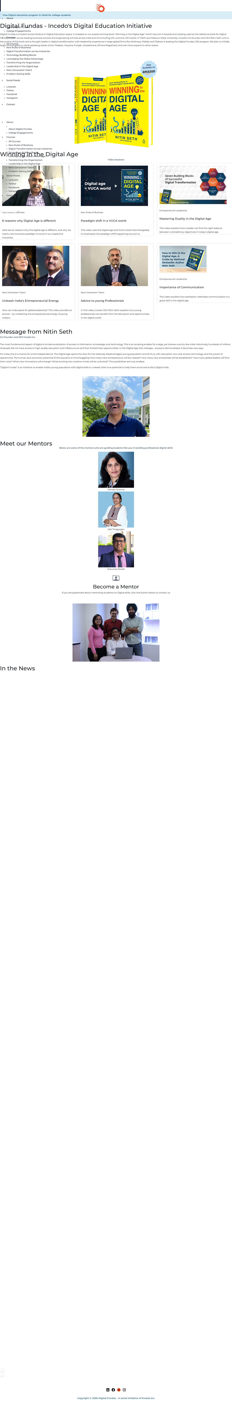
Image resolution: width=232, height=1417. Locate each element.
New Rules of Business (18, 47)
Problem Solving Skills (18, 73)
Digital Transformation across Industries (28, 51)
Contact (10, 104)
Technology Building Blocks (21, 55)
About (9, 18)
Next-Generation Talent (19, 70)
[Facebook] (113, 1390)
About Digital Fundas (18, 27)
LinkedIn (11, 86)
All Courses (12, 43)
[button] (116, 114)
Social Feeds (13, 80)
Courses (10, 37)
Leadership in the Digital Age (22, 66)
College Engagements (18, 31)
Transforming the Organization (23, 62)
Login (9, 204)
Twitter (10, 90)
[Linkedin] (108, 1390)
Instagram (12, 98)
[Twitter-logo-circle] (119, 1390)
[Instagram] (124, 1390)
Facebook (11, 94)
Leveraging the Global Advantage (24, 58)
